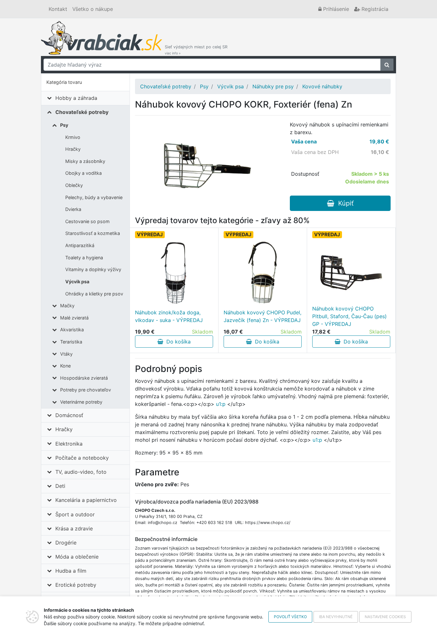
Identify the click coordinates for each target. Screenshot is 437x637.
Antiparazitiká (79, 245)
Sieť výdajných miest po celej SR (196, 49)
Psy (64, 125)
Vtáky (66, 354)
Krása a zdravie (74, 528)
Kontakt (58, 9)
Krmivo (72, 137)
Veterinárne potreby (81, 402)
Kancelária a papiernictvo (86, 500)
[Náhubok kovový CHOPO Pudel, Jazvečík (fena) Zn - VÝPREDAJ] (263, 273)
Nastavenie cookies (385, 616)
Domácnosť (69, 415)
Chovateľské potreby (81, 112)
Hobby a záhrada (76, 98)
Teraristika (71, 341)
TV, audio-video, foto (81, 472)
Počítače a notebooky (82, 458)
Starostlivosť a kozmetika (92, 233)
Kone (65, 365)
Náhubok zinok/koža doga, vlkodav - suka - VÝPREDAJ (169, 316)
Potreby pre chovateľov (85, 389)
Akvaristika (72, 329)
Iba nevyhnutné (336, 616)
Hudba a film (70, 571)
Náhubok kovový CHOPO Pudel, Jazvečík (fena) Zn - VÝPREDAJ (262, 316)
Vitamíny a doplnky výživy (93, 269)
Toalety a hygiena (84, 257)
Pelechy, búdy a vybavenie (94, 197)
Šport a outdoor (75, 514)
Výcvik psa (77, 281)
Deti (60, 486)
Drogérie (65, 542)
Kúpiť (344, 203)
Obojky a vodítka (83, 173)
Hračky (73, 149)
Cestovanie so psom (87, 221)
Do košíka (177, 341)
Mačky (67, 305)
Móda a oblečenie (77, 556)
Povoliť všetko (290, 616)
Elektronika (69, 443)
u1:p (221, 404)
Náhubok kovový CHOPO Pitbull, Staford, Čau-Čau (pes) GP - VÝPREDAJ (349, 316)
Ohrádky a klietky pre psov (94, 293)
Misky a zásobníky (85, 161)
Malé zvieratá (74, 317)
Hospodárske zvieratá (84, 378)
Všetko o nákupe (92, 9)
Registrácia (374, 9)
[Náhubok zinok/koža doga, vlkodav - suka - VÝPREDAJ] (174, 273)
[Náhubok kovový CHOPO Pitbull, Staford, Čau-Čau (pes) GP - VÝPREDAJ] (351, 273)
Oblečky (74, 185)
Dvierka (73, 209)
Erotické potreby (75, 585)
